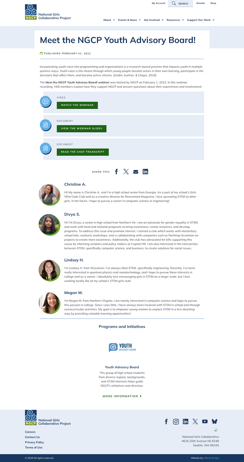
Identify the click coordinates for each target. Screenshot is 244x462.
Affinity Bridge (211, 457)
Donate (200, 3)
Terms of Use (34, 447)
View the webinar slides (81, 128)
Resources (173, 20)
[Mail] (136, 172)
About (107, 20)
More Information (120, 396)
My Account (158, 3)
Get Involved (152, 20)
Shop (213, 3)
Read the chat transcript (82, 151)
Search (183, 3)
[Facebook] (116, 172)
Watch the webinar (77, 105)
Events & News (127, 20)
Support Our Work (199, 20)
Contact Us (32, 437)
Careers (30, 432)
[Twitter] (126, 172)
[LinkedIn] (145, 172)
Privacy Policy (34, 442)
